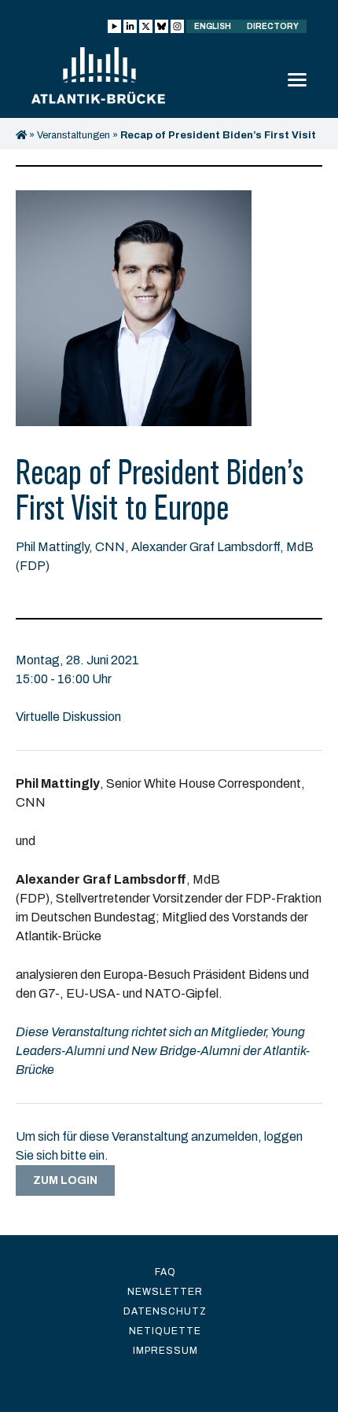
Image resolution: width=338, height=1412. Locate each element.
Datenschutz (165, 1311)
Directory (273, 26)
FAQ (165, 1272)
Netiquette (165, 1331)
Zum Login (65, 1180)
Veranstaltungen (73, 135)
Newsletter (165, 1291)
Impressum (165, 1350)
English (212, 26)
